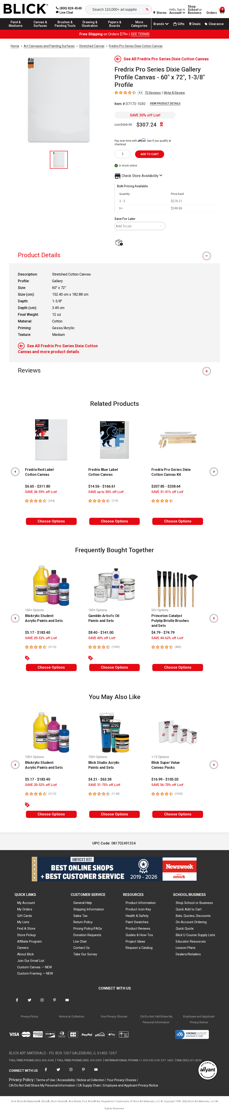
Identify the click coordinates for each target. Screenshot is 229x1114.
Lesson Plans (185, 948)
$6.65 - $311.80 (37, 486)
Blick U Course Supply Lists (195, 935)
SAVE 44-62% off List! (167, 638)
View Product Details (165, 103)
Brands (158, 24)
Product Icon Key (138, 909)
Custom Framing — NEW (35, 973)
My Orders (24, 909)
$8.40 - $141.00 (100, 632)
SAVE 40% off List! (101, 638)
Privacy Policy (29, 1016)
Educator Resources (191, 941)
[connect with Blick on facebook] (17, 1003)
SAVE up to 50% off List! (106, 492)
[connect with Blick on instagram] (42, 1003)
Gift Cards (24, 916)
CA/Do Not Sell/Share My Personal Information (156, 1019)
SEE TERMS (140, 34)
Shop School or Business (194, 903)
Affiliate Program (29, 941)
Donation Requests (87, 935)
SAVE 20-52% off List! (41, 638)
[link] (64, 12)
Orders (211, 12)
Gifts (181, 24)
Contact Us (81, 948)
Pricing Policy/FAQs (87, 929)
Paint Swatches (137, 922)
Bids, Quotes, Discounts (193, 916)
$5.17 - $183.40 (37, 632)
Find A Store (26, 929)
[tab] (114, 255)
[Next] (213, 471)
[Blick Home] (26, 9)
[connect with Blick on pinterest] (54, 1003)
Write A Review (174, 93)
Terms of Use (45, 1080)
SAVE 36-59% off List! (41, 492)
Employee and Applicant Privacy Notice (199, 1019)
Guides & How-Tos (139, 935)
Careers (23, 948)
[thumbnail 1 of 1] (59, 160)
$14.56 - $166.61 (101, 486)
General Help (82, 903)
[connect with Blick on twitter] (29, 1003)
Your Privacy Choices (114, 1016)
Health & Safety (137, 916)
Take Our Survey (85, 954)
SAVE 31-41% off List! (167, 492)
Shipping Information (88, 909)
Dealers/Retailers (188, 954)
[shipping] (119, 243)
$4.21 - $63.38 (99, 779)
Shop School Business (195, 9)
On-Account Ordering (191, 922)
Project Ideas (135, 941)
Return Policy (83, 922)
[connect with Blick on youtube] (67, 1003)
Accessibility (66, 1080)
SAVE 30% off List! (145, 115)
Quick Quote (185, 929)
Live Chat (80, 941)
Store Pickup (26, 935)
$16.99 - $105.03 (164, 779)
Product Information (141, 903)
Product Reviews (138, 929)
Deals (196, 24)
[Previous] (15, 471)
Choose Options (51, 521)
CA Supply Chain (89, 1085)
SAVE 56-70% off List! (167, 785)
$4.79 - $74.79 (162, 632)
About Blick (25, 954)
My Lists (23, 922)
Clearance (216, 24)
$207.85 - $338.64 (165, 486)
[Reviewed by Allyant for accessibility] (208, 1070)
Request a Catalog (139, 948)
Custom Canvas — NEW (34, 967)
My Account (26, 903)
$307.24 (146, 125)
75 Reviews (153, 93)
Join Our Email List (30, 961)
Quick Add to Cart (188, 909)
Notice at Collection (71, 1016)
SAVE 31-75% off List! (104, 785)
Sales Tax (80, 916)
